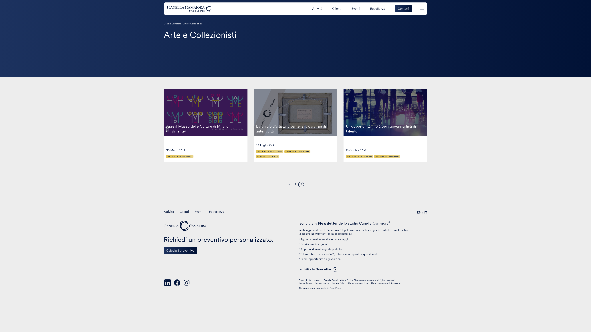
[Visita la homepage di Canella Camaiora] (190, 9)
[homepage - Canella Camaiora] (185, 226)
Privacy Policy (338, 283)
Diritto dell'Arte (267, 156)
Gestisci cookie (322, 283)
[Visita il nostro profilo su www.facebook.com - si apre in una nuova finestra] (177, 282)
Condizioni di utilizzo (358, 283)
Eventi (355, 8)
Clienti (337, 8)
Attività (317, 8)
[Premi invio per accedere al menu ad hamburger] (422, 8)
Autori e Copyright (297, 151)
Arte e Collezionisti (179, 156)
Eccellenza (377, 8)
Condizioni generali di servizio (385, 283)
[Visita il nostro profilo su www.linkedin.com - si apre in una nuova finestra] (167, 282)
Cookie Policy (305, 283)
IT (425, 212)
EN (419, 212)
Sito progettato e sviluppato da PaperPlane (320, 288)
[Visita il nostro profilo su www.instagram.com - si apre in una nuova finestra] (186, 282)
